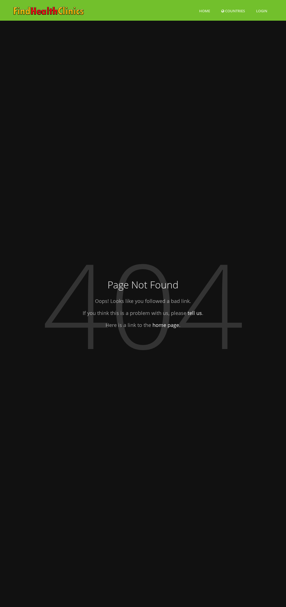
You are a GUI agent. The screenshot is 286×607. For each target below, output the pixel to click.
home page (165, 325)
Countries (234, 10)
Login (261, 10)
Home (204, 10)
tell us (195, 313)
